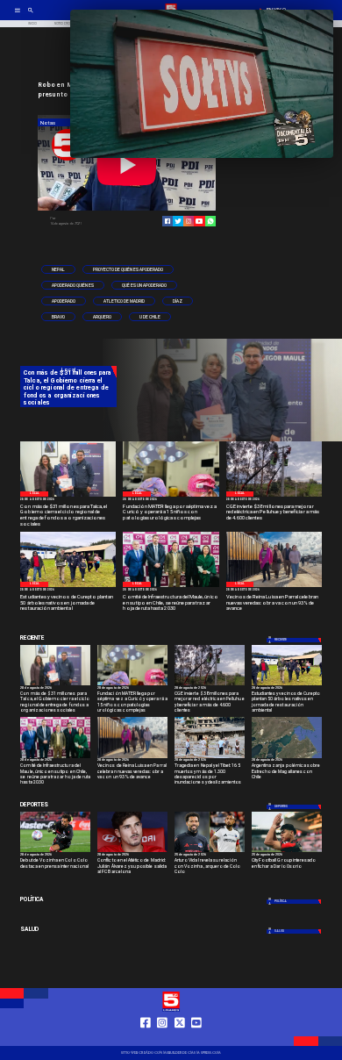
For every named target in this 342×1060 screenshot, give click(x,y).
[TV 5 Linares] (30, 16)
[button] (58, 269)
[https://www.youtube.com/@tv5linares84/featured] (199, 221)
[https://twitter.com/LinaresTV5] (180, 1038)
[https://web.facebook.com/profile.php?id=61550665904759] (145, 1038)
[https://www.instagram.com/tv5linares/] (188, 221)
